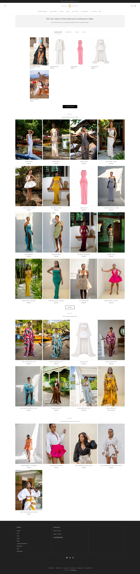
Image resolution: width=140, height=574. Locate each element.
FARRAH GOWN (111, 254)
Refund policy (58, 567)
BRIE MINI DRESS (56, 254)
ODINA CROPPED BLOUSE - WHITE (29, 512)
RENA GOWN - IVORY (111, 161)
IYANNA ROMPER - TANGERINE (29, 465)
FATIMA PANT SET (54, 66)
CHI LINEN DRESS (83, 300)
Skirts (18, 541)
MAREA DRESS (84, 161)
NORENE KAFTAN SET (111, 361)
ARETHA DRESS (29, 254)
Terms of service (73, 567)
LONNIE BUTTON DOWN (56, 465)
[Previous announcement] (15, 1)
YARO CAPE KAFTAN (34, 99)
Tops (18, 533)
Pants (18, 536)
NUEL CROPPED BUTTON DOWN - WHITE (111, 465)
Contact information (89, 567)
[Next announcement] (124, 1)
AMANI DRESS (56, 161)
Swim (18, 548)
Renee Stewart (73, 570)
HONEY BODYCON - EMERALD (56, 300)
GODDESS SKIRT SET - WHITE (111, 207)
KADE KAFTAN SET (56, 408)
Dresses (18, 530)
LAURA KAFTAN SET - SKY (83, 408)
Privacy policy (65, 567)
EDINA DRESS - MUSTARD (28, 300)
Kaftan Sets (19, 546)
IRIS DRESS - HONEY (56, 207)
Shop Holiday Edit (70, 106)
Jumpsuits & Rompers (22, 543)
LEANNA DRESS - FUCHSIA (111, 300)
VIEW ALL (70, 307)
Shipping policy (80, 567)
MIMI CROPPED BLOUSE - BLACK (83, 465)
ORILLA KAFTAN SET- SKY (28, 361)
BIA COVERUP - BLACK (35, 66)
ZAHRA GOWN (74, 66)
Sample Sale (20, 551)
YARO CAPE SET (94, 66)
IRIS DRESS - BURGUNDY (83, 254)
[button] (5, 6)
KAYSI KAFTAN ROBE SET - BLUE (28, 408)
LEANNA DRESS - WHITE (28, 207)
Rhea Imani (52, 567)
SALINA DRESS (29, 161)
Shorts (18, 538)
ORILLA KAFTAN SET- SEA (56, 361)
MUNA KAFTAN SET (111, 408)
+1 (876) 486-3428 (58, 537)
